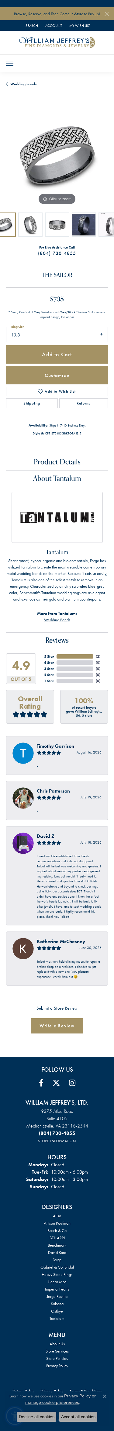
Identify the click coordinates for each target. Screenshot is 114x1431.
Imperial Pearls (57, 1289)
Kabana (57, 1303)
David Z (45, 836)
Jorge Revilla (57, 1296)
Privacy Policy (57, 1365)
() (98, 656)
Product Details (57, 462)
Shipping (31, 403)
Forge (57, 1259)
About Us (57, 1343)
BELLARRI (57, 1237)
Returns (83, 403)
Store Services (57, 1351)
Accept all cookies (78, 1416)
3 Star (49, 668)
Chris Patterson (53, 791)
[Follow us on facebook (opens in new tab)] (41, 1083)
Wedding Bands (23, 84)
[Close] (106, 14)
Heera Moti (57, 1281)
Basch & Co (57, 1230)
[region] (57, 155)
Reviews (57, 640)
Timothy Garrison (55, 746)
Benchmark (57, 1245)
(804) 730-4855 (57, 253)
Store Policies (57, 1358)
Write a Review (57, 1025)
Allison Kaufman (57, 1223)
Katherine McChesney (61, 941)
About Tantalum (57, 479)
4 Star (49, 662)
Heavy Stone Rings (57, 1274)
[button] (31, 25)
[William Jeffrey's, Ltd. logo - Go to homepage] (57, 42)
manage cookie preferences (52, 1402)
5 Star (49, 656)
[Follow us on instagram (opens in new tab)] (72, 1083)
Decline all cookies (36, 1416)
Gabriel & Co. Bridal (57, 1267)
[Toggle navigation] (9, 63)
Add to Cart (57, 354)
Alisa (57, 1216)
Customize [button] (57, 375)
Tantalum (57, 1318)
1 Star (49, 680)
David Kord (57, 1252)
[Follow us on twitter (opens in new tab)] (56, 1083)
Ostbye (57, 1311)
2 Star (49, 674)
